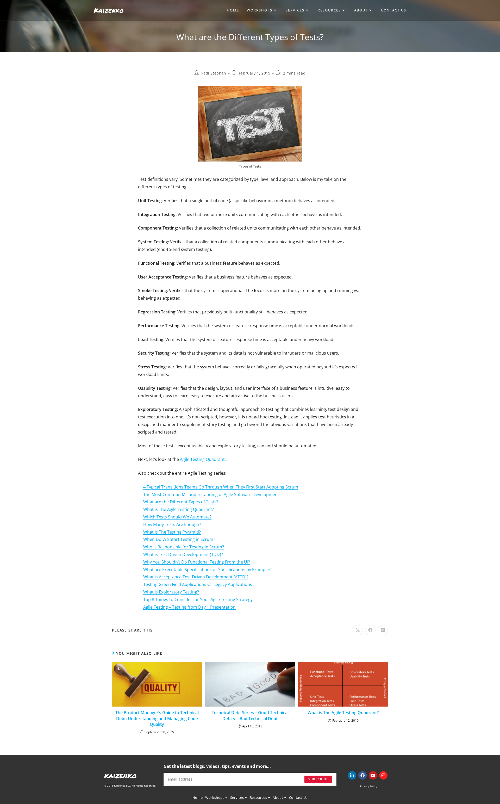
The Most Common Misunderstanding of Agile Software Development (211, 494)
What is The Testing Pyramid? (172, 532)
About (278, 797)
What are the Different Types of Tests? (180, 502)
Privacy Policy (368, 786)
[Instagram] (383, 775)
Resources (259, 797)
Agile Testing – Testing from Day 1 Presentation (189, 607)
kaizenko (120, 775)
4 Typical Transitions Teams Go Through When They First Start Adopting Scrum (220, 487)
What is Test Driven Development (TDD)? (183, 554)
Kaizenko (109, 10)
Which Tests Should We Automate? (177, 517)
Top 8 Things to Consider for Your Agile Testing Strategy (198, 599)
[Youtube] (373, 775)
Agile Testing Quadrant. (203, 459)
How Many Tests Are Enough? (172, 524)
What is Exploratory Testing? (171, 592)
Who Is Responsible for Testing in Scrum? (183, 547)
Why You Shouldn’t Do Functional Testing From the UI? (196, 562)
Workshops (215, 797)
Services (237, 797)
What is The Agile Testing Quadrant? (178, 509)
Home (197, 797)
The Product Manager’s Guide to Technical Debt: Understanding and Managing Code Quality (157, 718)
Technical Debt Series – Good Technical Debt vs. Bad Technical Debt (250, 715)
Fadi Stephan (213, 73)
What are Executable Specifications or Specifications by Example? (207, 569)
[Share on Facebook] (370, 630)
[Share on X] (358, 630)
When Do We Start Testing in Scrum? (179, 539)
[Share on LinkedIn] (383, 630)
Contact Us (298, 797)
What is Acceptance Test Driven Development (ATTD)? (195, 577)
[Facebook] (362, 775)
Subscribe (318, 779)
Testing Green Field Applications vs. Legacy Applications (197, 584)
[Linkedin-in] (352, 775)
